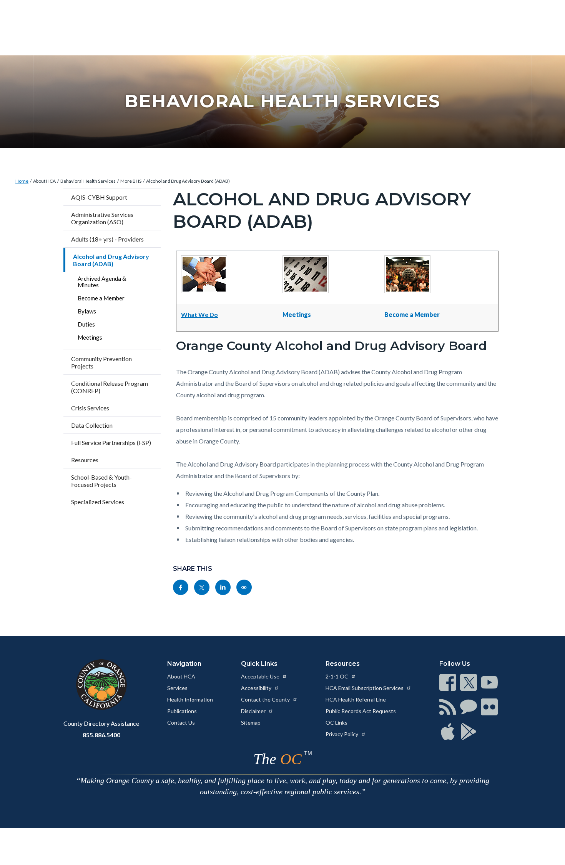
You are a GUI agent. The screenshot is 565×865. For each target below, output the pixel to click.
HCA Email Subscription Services (365, 688)
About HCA (44, 181)
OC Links (336, 722)
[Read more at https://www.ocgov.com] (101, 684)
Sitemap (251, 722)
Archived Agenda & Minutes (102, 281)
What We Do (199, 314)
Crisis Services (90, 408)
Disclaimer (254, 711)
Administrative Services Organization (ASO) (102, 218)
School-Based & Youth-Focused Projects (101, 480)
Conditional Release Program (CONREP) (109, 387)
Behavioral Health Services (88, 181)
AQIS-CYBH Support (99, 197)
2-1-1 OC (337, 676)
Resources (84, 459)
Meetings (90, 337)
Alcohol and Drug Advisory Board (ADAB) (188, 181)
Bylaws (87, 311)
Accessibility (257, 688)
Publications (182, 711)
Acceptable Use (261, 676)
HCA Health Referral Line (356, 699)
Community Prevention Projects (101, 362)
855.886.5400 (101, 734)
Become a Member (101, 298)
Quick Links (259, 663)
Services (177, 688)
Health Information (190, 699)
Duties (86, 324)
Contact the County (266, 699)
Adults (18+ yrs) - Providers (107, 239)
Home (21, 181)
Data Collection (92, 425)
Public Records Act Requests (361, 711)
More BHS (130, 181)
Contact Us (181, 722)
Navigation (184, 663)
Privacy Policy (342, 734)
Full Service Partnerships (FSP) (111, 442)
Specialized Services (97, 501)
